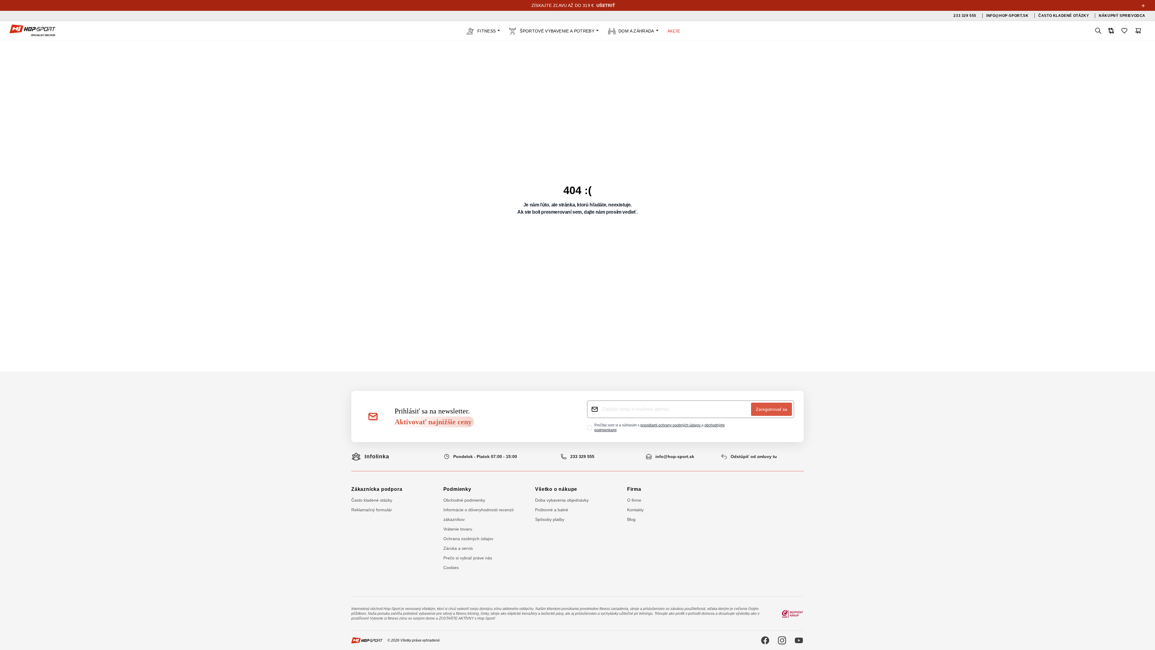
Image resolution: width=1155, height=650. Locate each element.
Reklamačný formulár (371, 509)
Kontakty (635, 509)
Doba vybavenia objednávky (562, 500)
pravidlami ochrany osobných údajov (670, 425)
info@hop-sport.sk (674, 456)
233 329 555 (582, 456)
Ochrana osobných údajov (468, 538)
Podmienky (457, 489)
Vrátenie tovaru (457, 529)
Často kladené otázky (371, 500)
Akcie (673, 31)
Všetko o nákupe (556, 489)
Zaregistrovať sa (771, 409)
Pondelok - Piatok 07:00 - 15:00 (485, 456)
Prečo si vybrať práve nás (467, 558)
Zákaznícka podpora (376, 489)
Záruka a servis (458, 548)
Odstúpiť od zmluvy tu (754, 456)
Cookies (451, 567)
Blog (631, 519)
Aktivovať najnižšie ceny (433, 422)
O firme (634, 500)
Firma (634, 489)
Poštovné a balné (551, 509)
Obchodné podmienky (464, 500)
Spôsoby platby (549, 519)
